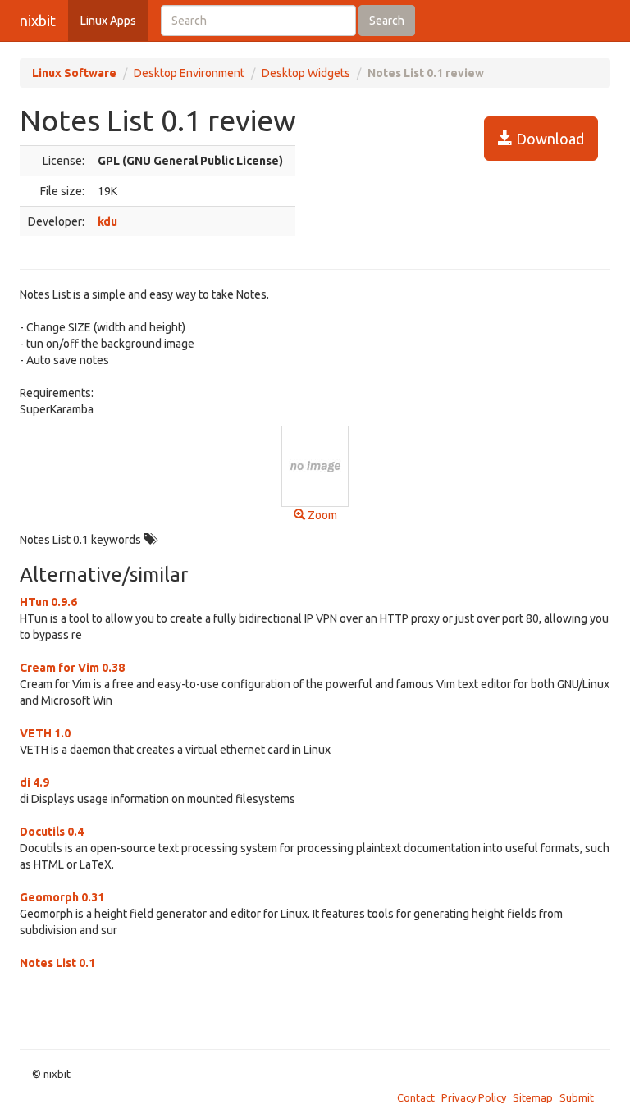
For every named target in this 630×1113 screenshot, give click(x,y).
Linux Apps (108, 20)
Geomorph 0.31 (62, 897)
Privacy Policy (473, 1097)
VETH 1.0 (45, 733)
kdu (107, 221)
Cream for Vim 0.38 (72, 667)
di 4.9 (34, 782)
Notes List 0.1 (57, 962)
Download (548, 138)
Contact (416, 1097)
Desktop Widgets (306, 73)
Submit (576, 1097)
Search (386, 20)
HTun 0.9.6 (48, 602)
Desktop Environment (189, 73)
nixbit (38, 20)
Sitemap (533, 1097)
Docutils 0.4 (52, 831)
